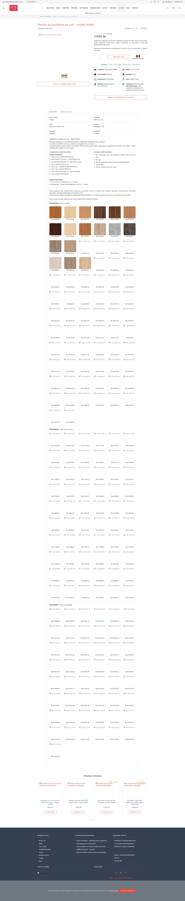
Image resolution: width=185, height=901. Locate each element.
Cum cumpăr (43, 846)
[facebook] (151, 2)
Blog (40, 861)
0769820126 (118, 846)
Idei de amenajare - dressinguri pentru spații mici (92, 840)
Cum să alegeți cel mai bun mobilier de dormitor (91, 846)
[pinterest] (158, 2)
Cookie (41, 858)
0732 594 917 (31, 2)
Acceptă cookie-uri (127, 890)
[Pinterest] (136, 28)
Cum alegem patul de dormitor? (86, 843)
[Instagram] (120, 873)
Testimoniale (118, 861)
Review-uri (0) (66, 112)
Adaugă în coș (118, 57)
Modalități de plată (44, 849)
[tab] (53, 111)
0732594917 (118, 840)
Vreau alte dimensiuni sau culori (121, 97)
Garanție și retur (44, 855)
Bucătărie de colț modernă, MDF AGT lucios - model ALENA (50, 802)
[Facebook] (133, 28)
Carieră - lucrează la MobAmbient (124, 855)
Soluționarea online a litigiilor (123, 878)
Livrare (41, 852)
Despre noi (42, 840)
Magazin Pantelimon (128, 846)
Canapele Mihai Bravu (129, 840)
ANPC (111, 878)
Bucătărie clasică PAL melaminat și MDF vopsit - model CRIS (135, 802)
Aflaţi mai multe (113, 890)
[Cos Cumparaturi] (176, 8)
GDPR (40, 843)
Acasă (42, 16)
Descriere (53, 112)
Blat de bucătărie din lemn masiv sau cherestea (91, 852)
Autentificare (168, 2)
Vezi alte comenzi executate (64, 84)
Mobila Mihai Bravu (128, 843)
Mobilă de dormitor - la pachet (86, 849)
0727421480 (118, 843)
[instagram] (154, 2)
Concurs (116, 858)
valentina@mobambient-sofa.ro (13, 2)
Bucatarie (48, 16)
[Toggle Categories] (3, 8)
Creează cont (178, 2)
